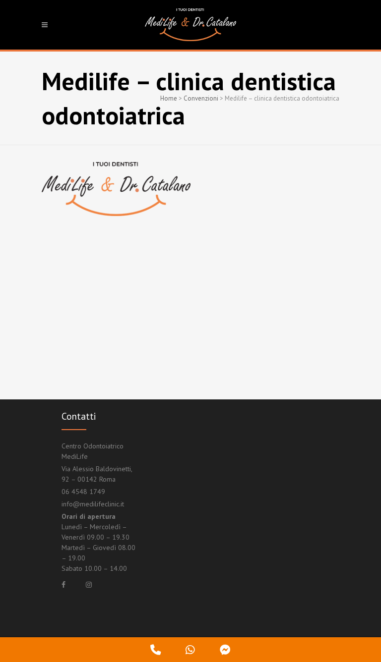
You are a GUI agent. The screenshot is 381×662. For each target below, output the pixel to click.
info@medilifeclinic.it (93, 503)
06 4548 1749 (83, 491)
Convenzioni (201, 98)
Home (168, 98)
